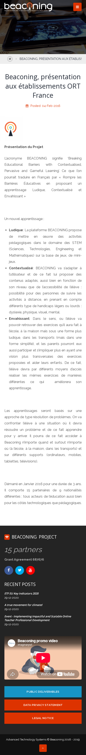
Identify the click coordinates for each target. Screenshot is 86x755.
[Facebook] (8, 570)
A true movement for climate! (23, 605)
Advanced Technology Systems (26, 739)
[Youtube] (30, 570)
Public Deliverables (43, 691)
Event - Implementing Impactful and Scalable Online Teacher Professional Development (37, 618)
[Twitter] (19, 570)
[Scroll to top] (43, 748)
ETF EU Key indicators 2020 (21, 593)
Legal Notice (43, 718)
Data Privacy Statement (43, 705)
